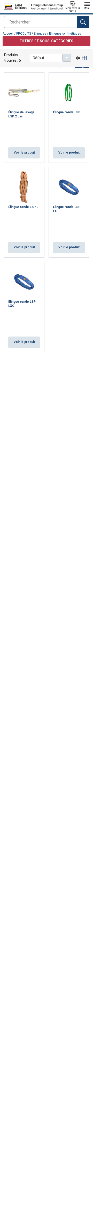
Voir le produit (24, 152)
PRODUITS (23, 33)
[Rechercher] (83, 22)
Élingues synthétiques (65, 33)
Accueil (8, 33)
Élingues (40, 33)
